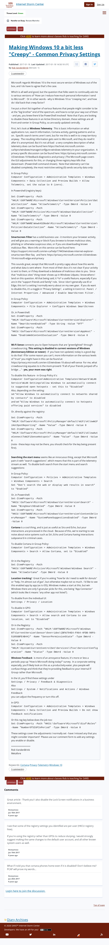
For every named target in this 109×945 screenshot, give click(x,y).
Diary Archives (17, 919)
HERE (28, 36)
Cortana (24, 765)
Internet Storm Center (30, 4)
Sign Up (100, 4)
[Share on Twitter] (95, 64)
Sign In (89, 4)
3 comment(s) (17, 73)
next (20, 29)
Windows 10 (55, 765)
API (29, 929)
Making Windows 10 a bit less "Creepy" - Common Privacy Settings (54, 51)
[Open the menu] (104, 12)
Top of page (99, 905)
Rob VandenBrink (20, 67)
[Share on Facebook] (85, 64)
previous (11, 29)
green (20, 13)
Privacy (33, 765)
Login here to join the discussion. (25, 891)
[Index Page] (9, 4)
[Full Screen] (76, 64)
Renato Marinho (32, 21)
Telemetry (43, 765)
